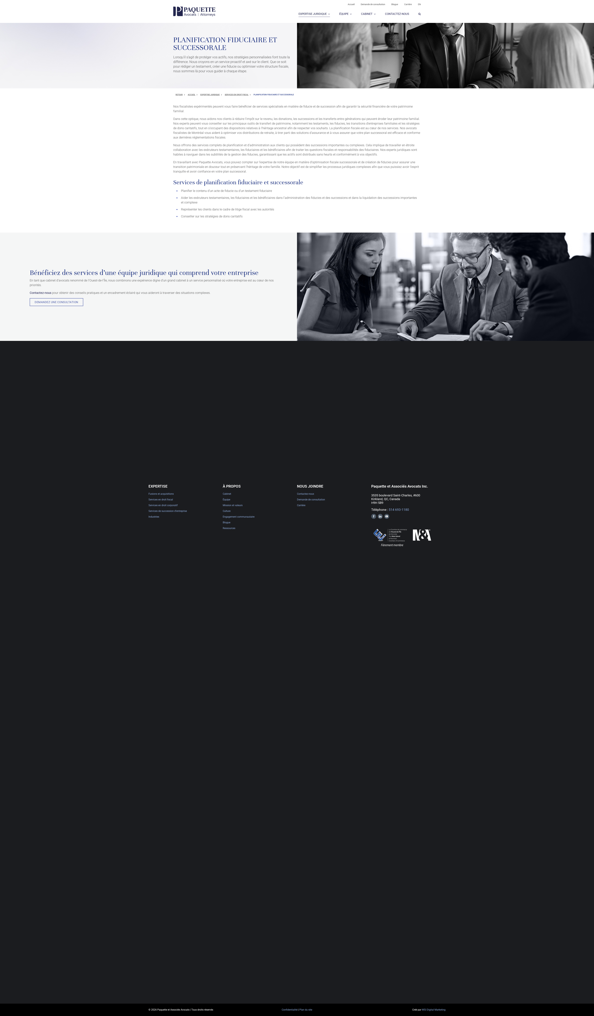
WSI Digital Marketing (434, 1009)
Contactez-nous (40, 293)
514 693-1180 (399, 510)
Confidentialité (289, 1009)
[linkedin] (380, 516)
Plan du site (305, 1009)
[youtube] (386, 516)
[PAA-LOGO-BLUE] (194, 8)
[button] (419, 14)
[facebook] (373, 516)
